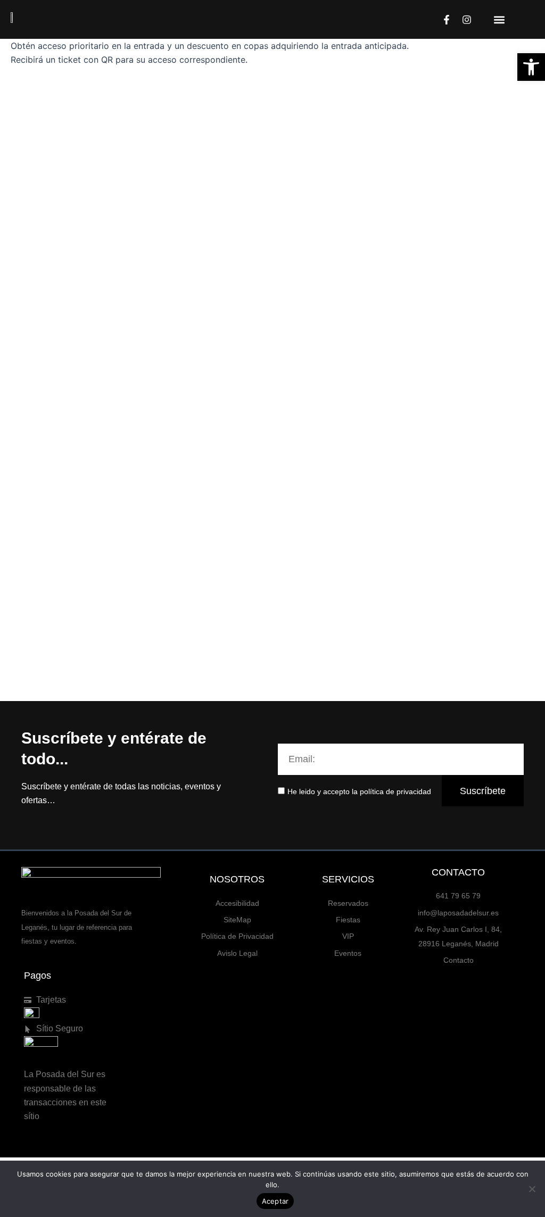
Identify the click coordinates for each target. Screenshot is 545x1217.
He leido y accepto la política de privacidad (359, 791)
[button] (499, 19)
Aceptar (275, 1201)
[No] (531, 1188)
